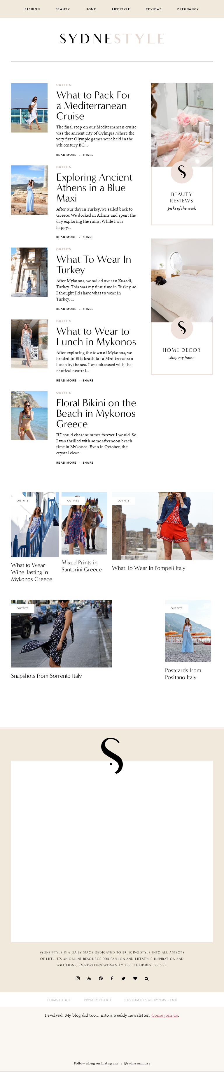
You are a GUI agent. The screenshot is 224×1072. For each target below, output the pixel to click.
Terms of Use (59, 1000)
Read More (21, 591)
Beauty (63, 9)
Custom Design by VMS (145, 1000)
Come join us (164, 1015)
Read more (66, 155)
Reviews (154, 9)
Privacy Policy (98, 1000)
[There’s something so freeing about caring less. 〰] (64, 851)
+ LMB (171, 1000)
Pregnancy (188, 9)
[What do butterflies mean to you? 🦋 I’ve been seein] (64, 796)
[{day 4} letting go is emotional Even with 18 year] (160, 796)
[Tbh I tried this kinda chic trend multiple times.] (64, 906)
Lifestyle (121, 9)
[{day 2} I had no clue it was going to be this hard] (160, 906)
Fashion (32, 9)
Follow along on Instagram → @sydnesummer (112, 1063)
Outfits (63, 85)
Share (88, 155)
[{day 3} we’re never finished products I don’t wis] (160, 851)
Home (91, 9)
